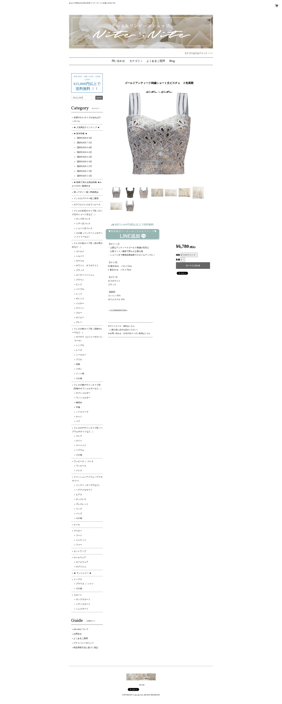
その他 (79, 378)
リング (79, 509)
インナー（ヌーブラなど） (88, 485)
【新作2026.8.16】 (84, 138)
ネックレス (81, 499)
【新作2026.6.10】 (84, 161)
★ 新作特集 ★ (80, 133)
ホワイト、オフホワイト (87, 265)
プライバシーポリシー (83, 643)
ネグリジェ (81, 567)
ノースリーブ (82, 412)
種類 (178, 255)
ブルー (79, 313)
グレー (79, 322)
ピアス (79, 494)
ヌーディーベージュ (85, 275)
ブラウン (80, 280)
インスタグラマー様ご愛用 (86, 198)
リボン (79, 369)
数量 (178, 260)
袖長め (79, 402)
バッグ (79, 513)
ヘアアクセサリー (84, 490)
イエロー (80, 303)
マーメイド (81, 445)
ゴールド (80, 251)
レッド (79, 294)
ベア (78, 421)
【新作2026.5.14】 (84, 176)
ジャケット (81, 540)
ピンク (79, 284)
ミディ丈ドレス (83, 223)
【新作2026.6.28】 (84, 147)
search (99, 98)
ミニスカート (82, 609)
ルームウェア (80, 557)
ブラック (80, 270)
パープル (80, 289)
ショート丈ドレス (84, 228)
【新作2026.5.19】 (84, 171)
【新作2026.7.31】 (84, 143)
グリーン (80, 308)
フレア (79, 436)
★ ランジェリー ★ (82, 573)
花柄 (78, 364)
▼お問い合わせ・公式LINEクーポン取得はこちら (129, 333)
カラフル (80, 261)
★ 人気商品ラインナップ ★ (87, 127)
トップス (78, 579)
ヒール (77, 525)
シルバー (80, 256)
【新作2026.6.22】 (84, 152)
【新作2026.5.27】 (84, 166)
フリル (79, 359)
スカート (78, 595)
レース (79, 350)
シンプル (80, 345)
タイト (79, 441)
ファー (79, 545)
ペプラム (80, 450)
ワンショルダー (83, 398)
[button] (135, 61)
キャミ (79, 416)
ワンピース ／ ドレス (83, 461)
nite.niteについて (80, 629)
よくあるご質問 (80, 638)
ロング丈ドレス (83, 219)
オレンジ (80, 298)
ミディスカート (83, 604)
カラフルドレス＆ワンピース (87, 204)
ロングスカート (83, 599)
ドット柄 (80, 373)
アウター (78, 531)
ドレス (79, 470)
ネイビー (80, 317)
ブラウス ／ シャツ (85, 584)
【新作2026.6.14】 (84, 157)
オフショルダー (83, 393)
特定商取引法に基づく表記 (85, 647)
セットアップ (80, 551)
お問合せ (77, 634)
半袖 (78, 407)
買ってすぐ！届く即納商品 (86, 192)
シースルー (81, 355)
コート (79, 535)
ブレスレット (82, 504)
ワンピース (81, 466)
